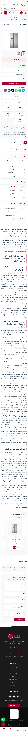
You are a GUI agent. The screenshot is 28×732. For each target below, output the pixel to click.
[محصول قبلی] (24, 536)
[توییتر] (12, 90)
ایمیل (23, 600)
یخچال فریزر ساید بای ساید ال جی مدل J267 (14, 229)
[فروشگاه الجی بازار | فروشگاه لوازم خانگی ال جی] (24, 12)
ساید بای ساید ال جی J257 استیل (16, 540)
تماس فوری (13, 705)
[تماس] (3, 724)
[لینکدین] (9, 90)
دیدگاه (23, 583)
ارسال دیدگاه (20, 619)
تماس (12, 8)
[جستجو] (13, 12)
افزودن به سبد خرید (13, 83)
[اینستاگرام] (18, 696)
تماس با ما (13, 685)
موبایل (23, 606)
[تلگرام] (23, 90)
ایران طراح (10, 725)
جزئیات (18, 547)
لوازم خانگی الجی (13, 673)
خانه (26, 17)
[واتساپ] (19, 90)
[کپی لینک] (5, 90)
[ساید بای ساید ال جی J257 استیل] (15, 528)
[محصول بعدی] (4, 536)
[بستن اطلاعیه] (1, 8)
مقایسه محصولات (13, 667)
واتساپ (5, 8)
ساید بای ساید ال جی (18, 17)
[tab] (23, 53)
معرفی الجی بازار (13, 679)
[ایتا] (16, 90)
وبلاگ (13, 682)
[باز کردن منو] (1, 13)
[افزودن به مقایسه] (10, 547)
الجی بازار (13, 670)
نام (24, 594)
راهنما (13, 676)
